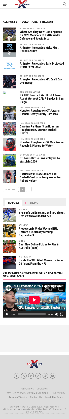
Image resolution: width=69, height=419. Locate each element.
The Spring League (30, 91)
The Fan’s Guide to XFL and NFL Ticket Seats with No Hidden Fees (41, 214)
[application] (34, 300)
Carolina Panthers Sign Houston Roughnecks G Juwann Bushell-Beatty (39, 130)
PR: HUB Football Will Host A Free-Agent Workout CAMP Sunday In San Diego (41, 99)
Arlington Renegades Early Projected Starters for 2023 (42, 65)
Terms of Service (18, 397)
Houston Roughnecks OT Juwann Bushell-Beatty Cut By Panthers (39, 112)
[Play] (7, 314)
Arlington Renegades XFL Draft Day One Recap (41, 81)
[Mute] (56, 314)
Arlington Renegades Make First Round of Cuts (39, 49)
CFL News (42, 388)
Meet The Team (54, 397)
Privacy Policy (58, 393)
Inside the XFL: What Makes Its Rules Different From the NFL (41, 261)
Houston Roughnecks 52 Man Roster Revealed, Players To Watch (42, 144)
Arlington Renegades (32, 44)
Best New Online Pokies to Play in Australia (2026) (39, 246)
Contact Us (36, 397)
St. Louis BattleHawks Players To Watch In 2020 (40, 160)
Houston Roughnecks (32, 107)
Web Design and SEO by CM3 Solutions (27, 393)
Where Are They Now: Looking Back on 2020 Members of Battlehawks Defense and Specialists (41, 35)
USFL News (27, 388)
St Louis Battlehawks (32, 28)
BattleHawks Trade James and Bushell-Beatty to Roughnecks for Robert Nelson (40, 177)
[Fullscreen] (61, 314)
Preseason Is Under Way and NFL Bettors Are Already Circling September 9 (38, 232)
